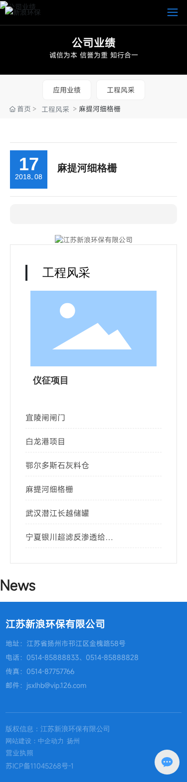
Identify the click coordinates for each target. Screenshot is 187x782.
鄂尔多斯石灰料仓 (57, 465)
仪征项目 (51, 380)
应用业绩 (67, 90)
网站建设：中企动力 (34, 741)
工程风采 (121, 90)
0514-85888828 (112, 657)
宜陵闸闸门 (45, 417)
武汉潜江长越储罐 (57, 513)
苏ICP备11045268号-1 (39, 766)
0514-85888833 (52, 657)
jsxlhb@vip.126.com (56, 685)
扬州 (73, 741)
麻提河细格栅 (49, 489)
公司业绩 (94, 42)
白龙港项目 (45, 441)
